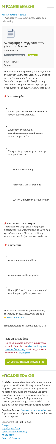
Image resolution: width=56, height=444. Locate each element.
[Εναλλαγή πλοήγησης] (50, 5)
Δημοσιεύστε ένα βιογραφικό (26, 362)
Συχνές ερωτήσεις (11, 428)
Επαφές (6, 425)
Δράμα (23, 14)
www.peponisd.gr (16, 317)
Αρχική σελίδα (9, 14)
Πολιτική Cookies (11, 438)
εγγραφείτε (24, 352)
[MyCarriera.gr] (18, 6)
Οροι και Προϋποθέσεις (14, 431)
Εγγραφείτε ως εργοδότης (34, 410)
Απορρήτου (8, 434)
